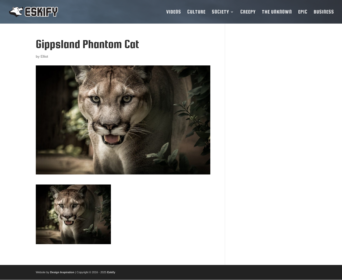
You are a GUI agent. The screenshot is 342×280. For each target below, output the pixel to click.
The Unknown (277, 12)
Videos (173, 12)
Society (220, 12)
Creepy (248, 12)
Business (324, 12)
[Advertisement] (269, 113)
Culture (196, 12)
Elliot (44, 56)
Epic (302, 12)
